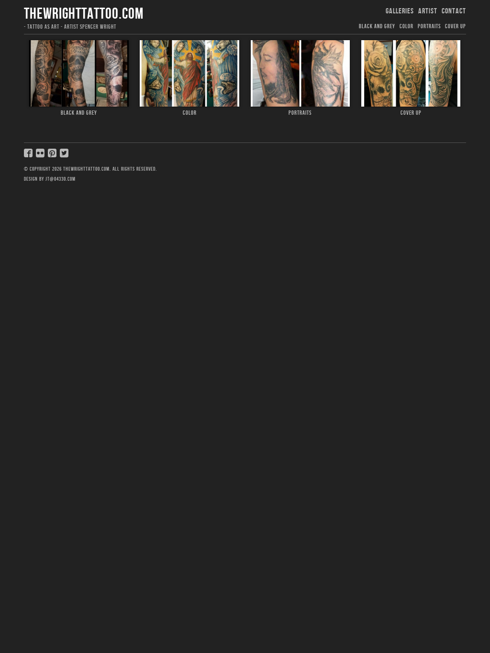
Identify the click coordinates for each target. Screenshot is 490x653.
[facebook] (29, 156)
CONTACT (454, 11)
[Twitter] (65, 156)
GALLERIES (400, 11)
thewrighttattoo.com (84, 14)
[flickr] (41, 156)
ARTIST (427, 11)
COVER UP (455, 26)
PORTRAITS (429, 26)
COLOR (406, 26)
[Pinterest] (53, 156)
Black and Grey (377, 26)
